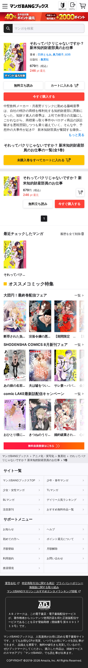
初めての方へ (11, 539)
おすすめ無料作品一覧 (60, 509)
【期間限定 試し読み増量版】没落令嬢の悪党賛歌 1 (65, 336)
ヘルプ (51, 529)
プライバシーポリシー (69, 583)
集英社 (45, 59)
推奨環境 (8, 568)
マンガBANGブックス (15, 456)
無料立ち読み (23, 85)
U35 (68, 54)
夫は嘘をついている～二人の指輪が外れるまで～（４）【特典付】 (40, 385)
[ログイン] (72, 6)
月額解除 (52, 548)
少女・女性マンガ (14, 490)
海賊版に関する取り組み (44, 587)
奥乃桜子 (58, 54)
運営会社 (10, 583)
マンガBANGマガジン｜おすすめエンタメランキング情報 (42, 591)
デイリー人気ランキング (61, 499)
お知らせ (8, 529)
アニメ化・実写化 (43, 456)
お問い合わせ (55, 558)
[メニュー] (5, 6)
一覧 (77, 295)
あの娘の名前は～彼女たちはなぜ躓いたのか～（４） (15, 385)
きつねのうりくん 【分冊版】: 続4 (40, 435)
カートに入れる (62, 85)
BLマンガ (8, 499)
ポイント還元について (60, 539)
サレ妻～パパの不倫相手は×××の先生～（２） (65, 385)
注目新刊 (8, 509)
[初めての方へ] (62, 6)
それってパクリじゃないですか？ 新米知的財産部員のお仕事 (15, 275)
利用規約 (8, 558)
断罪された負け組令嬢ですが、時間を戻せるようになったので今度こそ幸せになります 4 (15, 336)
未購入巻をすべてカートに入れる (41, 160)
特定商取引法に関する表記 (38, 583)
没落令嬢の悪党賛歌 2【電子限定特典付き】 (40, 336)
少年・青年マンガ (57, 480)
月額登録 (8, 548)
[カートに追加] (80, 192)
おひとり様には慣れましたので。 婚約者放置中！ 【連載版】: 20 (15, 435)
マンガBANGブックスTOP (19, 480)
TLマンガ (52, 490)
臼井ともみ (44, 54)
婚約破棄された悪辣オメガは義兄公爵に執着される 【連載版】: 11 (65, 435)
